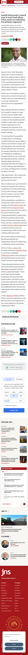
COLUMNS (5, 536)
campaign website (12, 296)
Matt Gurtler (18, 205)
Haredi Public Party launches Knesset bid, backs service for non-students (14, 474)
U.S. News (3, 328)
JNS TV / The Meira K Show (6, 527)
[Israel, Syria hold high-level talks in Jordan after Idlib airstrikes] (23, 439)
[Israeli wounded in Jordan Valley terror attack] (23, 449)
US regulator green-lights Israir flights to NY (14, 497)
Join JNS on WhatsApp (15, 367)
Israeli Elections (20, 5)
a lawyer (15, 248)
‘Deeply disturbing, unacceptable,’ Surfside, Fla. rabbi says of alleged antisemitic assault (9, 353)
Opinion (12, 540)
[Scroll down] (24, 504)
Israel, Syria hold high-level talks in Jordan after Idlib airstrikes (9, 439)
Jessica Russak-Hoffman (7, 335)
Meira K (3, 533)
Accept (14, 644)
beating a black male (15, 225)
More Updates (6, 504)
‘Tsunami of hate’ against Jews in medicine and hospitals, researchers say (9, 342)
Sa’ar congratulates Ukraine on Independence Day (12, 480)
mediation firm (21, 250)
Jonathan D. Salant (6, 345)
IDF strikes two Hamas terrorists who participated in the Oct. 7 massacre (14, 486)
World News (3, 456)
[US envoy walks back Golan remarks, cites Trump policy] (23, 429)
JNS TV (4, 511)
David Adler (13, 558)
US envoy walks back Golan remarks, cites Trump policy (8, 429)
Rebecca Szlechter (5, 357)
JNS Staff (3, 433)
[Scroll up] (22, 504)
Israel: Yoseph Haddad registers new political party (14, 491)
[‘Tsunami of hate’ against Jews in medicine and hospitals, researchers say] (23, 341)
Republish (5, 43)
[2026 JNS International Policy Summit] (14, 624)
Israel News (3, 426)
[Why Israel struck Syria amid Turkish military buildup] (14, 520)
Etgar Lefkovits (5, 463)
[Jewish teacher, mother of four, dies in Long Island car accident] (23, 331)
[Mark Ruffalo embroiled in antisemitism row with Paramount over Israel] (23, 459)
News (2, 12)
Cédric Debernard (14, 546)
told (7, 272)
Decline (14, 648)
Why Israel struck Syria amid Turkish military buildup (11, 530)
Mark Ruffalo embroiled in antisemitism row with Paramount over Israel (9, 460)
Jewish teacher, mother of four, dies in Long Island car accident (10, 331)
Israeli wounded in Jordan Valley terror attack (9, 449)
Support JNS (18, 2)
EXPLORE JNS (6, 422)
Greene (21, 244)
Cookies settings (14, 640)
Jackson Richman (7, 36)
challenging (5, 255)
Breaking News (8, 468)
